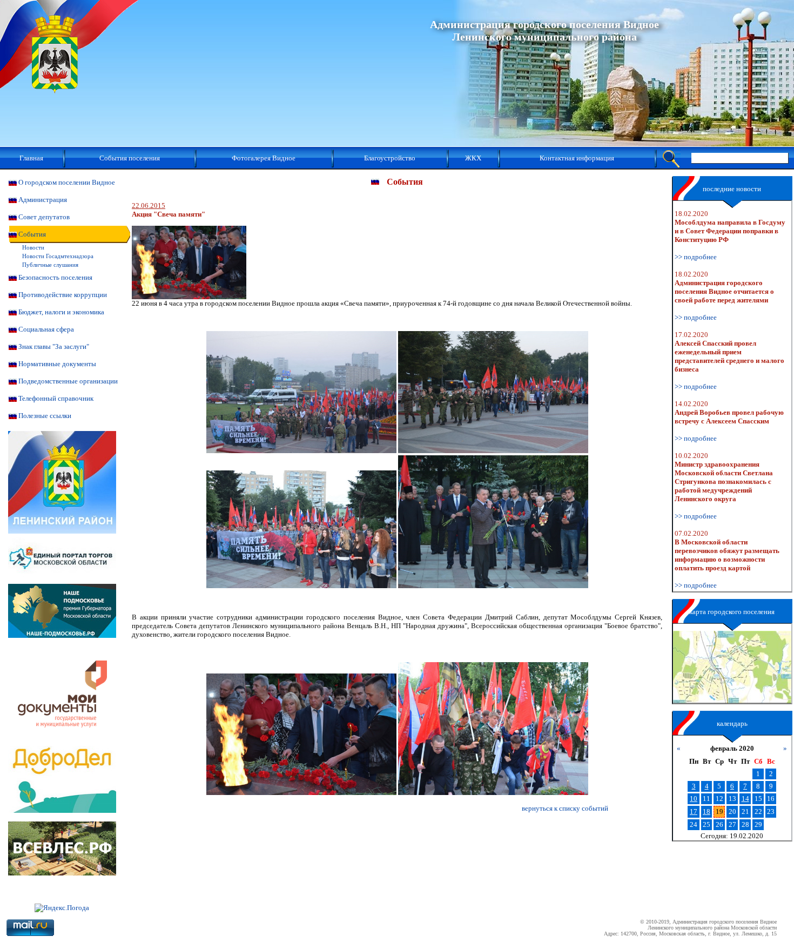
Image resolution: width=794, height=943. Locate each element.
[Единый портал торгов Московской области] (62, 581)
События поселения (129, 158)
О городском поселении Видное (66, 182)
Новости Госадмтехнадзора (57, 256)
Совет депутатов (44, 217)
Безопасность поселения (55, 277)
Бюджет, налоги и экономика (61, 312)
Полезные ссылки (44, 416)
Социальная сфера (46, 329)
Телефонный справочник (55, 398)
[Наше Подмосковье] (62, 635)
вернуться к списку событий (565, 808)
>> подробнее (696, 257)
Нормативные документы (57, 364)
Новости (33, 247)
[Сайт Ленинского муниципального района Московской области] (62, 531)
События (32, 234)
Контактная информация (577, 158)
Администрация (42, 200)
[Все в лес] (62, 873)
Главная (31, 158)
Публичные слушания (50, 264)
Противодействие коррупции (62, 295)
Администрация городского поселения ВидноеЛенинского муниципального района (544, 30)
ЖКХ (473, 158)
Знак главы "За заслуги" (53, 346)
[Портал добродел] (62, 810)
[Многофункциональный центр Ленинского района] (62, 743)
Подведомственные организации (68, 381)
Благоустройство (389, 158)
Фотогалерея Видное (263, 158)
